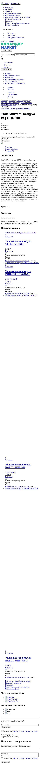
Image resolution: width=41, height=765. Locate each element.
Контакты (9, 21)
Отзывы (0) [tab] (9, 151)
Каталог (8, 73)
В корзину (5, 141)
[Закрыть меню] (2, 2)
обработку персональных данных (25, 731)
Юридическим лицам (13, 13)
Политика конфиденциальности (17, 23)
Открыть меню (6, 69)
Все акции (9, 7)
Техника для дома (23, 101)
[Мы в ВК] (9, 697)
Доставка (8, 11)
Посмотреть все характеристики (17, 261)
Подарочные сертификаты (15, 83)
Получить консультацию (14, 79)
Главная (10, 87)
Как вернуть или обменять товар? (17, 17)
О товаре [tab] (8, 147)
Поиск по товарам (7, 54)
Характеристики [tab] (11, 149)
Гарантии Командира (13, 19)
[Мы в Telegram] (11, 699)
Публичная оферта (12, 25)
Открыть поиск (6, 50)
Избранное (8, 62)
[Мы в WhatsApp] (12, 701)
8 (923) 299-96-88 (7, 41)
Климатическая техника (10, 103)
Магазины (9, 9)
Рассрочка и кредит (12, 15)
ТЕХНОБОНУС (11, 81)
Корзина (6, 65)
